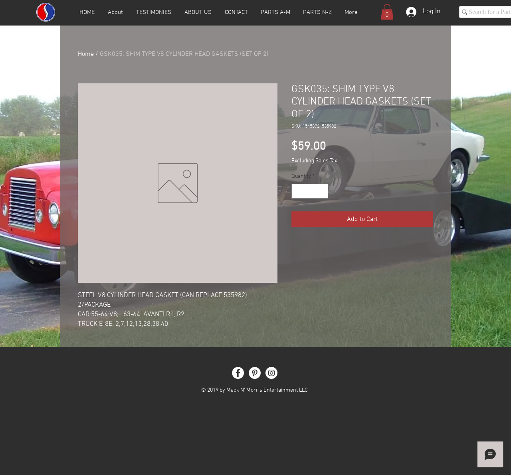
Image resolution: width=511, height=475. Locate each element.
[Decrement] (298, 191)
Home (86, 54)
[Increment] (322, 191)
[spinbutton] (310, 191)
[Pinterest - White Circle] (255, 373)
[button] (387, 12)
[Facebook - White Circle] (238, 373)
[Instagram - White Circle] (271, 373)
